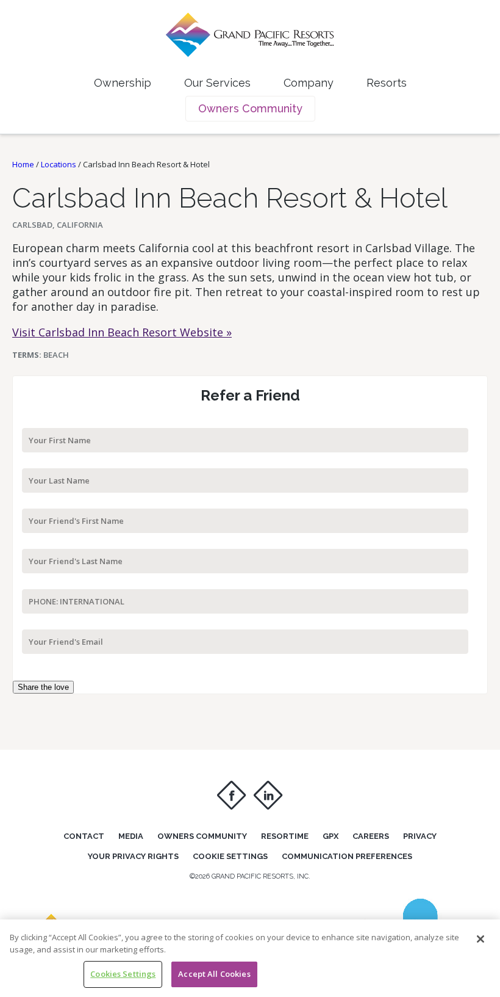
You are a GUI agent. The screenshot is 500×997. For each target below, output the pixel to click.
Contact (83, 836)
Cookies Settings (122, 973)
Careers (370, 836)
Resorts (386, 82)
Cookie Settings (230, 856)
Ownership (122, 82)
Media (130, 836)
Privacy (420, 836)
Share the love (43, 687)
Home (23, 164)
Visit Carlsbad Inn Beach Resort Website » (122, 332)
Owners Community (250, 108)
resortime (285, 836)
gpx (330, 836)
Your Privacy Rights (133, 856)
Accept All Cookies (214, 973)
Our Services (217, 82)
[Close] (480, 939)
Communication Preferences (347, 856)
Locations (58, 164)
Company (309, 82)
